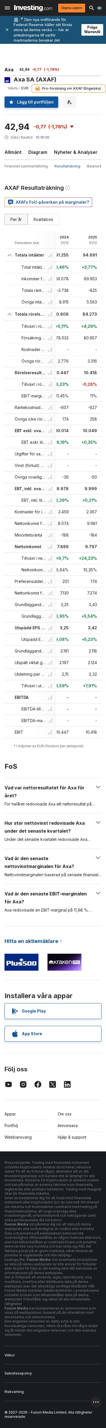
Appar (10, 1114)
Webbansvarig (18, 1137)
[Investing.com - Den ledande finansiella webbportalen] (33, 8)
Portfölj (11, 1125)
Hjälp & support (72, 1137)
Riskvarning (14, 1392)
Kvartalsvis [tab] (43, 219)
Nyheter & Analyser (76, 152)
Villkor (10, 1355)
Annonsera (68, 1125)
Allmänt (13, 152)
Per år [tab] (16, 219)
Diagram (37, 152)
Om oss (65, 1114)
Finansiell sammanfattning (26, 166)
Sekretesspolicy (18, 1373)
